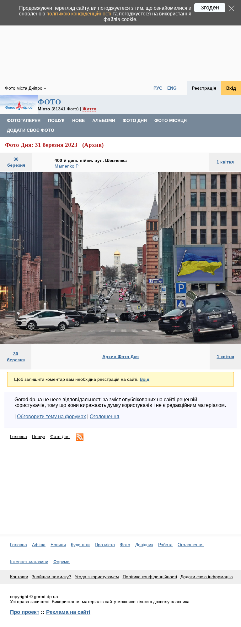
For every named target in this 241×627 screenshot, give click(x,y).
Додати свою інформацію (206, 576)
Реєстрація (204, 88)
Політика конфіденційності (150, 576)
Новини (58, 544)
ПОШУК (56, 120)
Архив (93, 144)
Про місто (105, 544)
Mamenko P (66, 166)
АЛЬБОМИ (103, 120)
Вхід (231, 88)
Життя (89, 108)
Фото (125, 544)
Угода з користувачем (97, 576)
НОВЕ (78, 120)
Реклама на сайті (68, 612)
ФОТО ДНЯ (135, 120)
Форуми (61, 561)
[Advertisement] (120, 40)
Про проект (24, 612)
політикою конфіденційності (78, 13)
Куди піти (80, 544)
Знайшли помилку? (51, 576)
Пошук (38, 436)
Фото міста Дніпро (23, 88)
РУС (157, 88)
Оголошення (104, 416)
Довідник (144, 544)
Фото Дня (60, 436)
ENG (172, 88)
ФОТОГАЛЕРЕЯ (23, 120)
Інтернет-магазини (29, 561)
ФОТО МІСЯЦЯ (170, 120)
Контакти (19, 576)
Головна (18, 436)
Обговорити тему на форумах (51, 416)
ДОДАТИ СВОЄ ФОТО (30, 130)
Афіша (39, 544)
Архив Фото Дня (120, 356)
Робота (165, 544)
